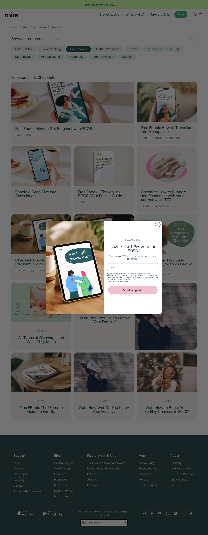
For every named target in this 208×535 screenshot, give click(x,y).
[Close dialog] (157, 224)
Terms (126, 281)
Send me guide (133, 290)
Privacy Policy (117, 281)
